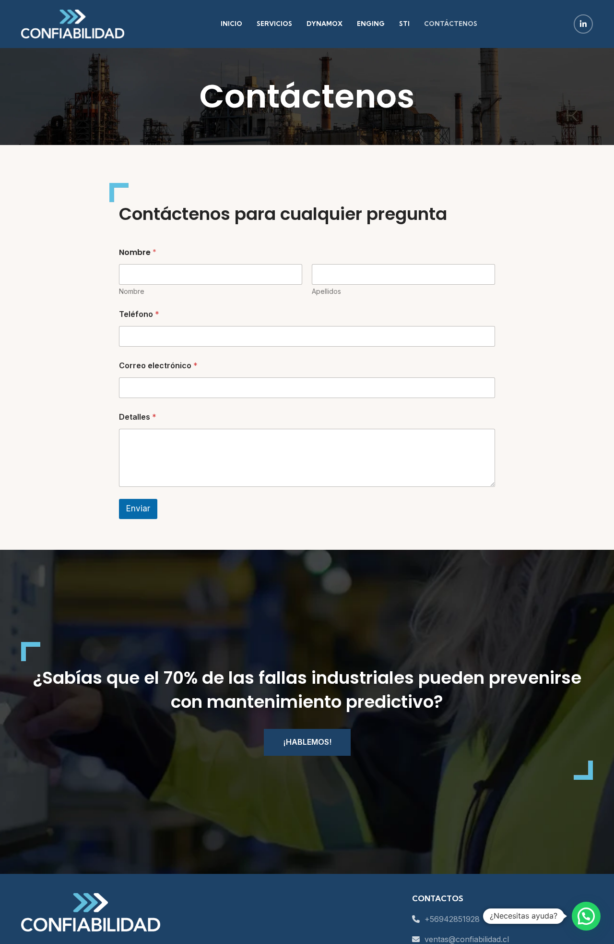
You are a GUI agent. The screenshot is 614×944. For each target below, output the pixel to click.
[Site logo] (72, 23)
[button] (586, 916)
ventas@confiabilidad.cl (465, 939)
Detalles (137, 417)
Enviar (138, 508)
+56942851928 (451, 919)
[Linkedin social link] (583, 24)
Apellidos (326, 291)
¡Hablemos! (307, 742)
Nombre (131, 291)
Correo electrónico (158, 365)
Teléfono (139, 314)
